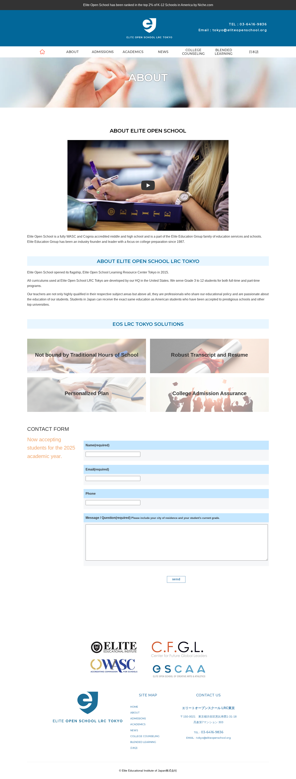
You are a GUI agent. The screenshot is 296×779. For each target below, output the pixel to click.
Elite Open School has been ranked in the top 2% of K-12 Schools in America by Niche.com (148, 5)
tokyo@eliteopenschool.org (213, 737)
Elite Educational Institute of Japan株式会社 (149, 28)
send (176, 579)
